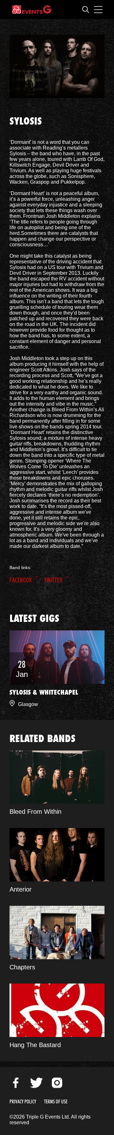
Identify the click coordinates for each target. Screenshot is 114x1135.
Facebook (21, 580)
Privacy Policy (23, 1102)
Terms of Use (55, 1102)
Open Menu (98, 9)
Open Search (85, 9)
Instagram (57, 1083)
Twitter (53, 580)
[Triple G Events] (32, 9)
